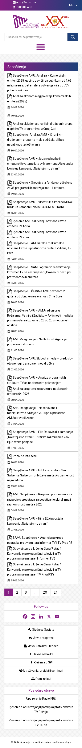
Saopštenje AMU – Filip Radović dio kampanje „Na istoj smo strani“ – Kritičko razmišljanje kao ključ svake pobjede (40, 436)
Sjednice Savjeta (43, 629)
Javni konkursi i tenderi (43, 646)
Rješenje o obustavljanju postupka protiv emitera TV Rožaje (41, 709)
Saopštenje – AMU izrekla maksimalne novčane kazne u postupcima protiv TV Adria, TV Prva (39, 248)
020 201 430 (23, 7)
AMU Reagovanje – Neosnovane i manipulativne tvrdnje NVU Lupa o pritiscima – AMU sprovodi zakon (37, 412)
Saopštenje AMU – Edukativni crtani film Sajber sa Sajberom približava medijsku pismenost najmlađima (40, 475)
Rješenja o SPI (43, 662)
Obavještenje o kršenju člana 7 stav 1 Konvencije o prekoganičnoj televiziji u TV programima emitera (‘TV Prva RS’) (34, 569)
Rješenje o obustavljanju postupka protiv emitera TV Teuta (41, 723)
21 (56, 592)
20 (45, 592)
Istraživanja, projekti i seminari (43, 670)
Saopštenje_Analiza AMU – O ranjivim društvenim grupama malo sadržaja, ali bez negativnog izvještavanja (35, 139)
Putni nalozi (43, 678)
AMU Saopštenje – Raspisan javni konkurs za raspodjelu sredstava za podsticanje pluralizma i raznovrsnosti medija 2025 (39, 499)
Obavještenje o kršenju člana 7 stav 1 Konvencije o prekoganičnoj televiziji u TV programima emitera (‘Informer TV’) (34, 553)
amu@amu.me (26, 2)
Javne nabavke (43, 654)
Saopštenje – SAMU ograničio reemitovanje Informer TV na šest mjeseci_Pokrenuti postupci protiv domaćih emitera (39, 272)
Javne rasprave (43, 637)
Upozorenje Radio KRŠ (41, 698)
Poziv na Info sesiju (25, 456)
